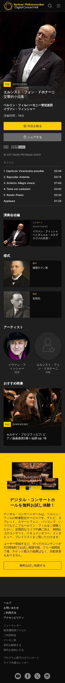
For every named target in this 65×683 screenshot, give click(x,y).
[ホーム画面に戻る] (24, 5)
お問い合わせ (11, 607)
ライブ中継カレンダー (16, 662)
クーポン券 (10, 640)
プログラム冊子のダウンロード (21, 657)
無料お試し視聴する (33, 565)
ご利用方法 (10, 612)
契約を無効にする (14, 649)
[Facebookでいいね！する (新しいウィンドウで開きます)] (28, 676)
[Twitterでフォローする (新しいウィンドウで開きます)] (37, 676)
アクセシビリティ (14, 617)
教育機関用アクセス (15, 630)
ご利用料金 (10, 635)
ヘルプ (7, 602)
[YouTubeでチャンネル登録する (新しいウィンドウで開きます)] (18, 676)
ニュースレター (12, 625)
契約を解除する (12, 644)
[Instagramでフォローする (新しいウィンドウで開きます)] (47, 676)
